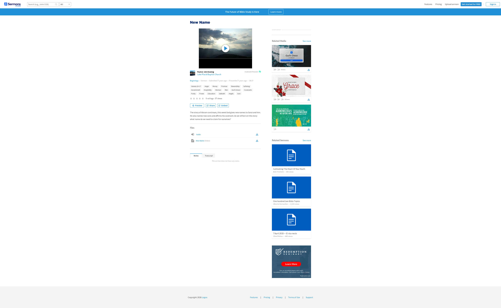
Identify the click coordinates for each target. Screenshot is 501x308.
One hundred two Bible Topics (286, 201)
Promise (224, 86)
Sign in (493, 4)
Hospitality (207, 90)
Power (201, 94)
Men (226, 90)
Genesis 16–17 (196, 86)
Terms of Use (294, 297)
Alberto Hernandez (280, 204)
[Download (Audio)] (257, 134)
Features (428, 4)
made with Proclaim (251, 72)
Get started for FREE (471, 4)
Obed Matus (278, 236)
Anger (207, 86)
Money (215, 86)
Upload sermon (452, 4)
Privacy (279, 297)
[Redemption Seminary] (291, 261)
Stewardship (235, 86)
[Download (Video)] (257, 141)
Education (211, 94)
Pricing (438, 4)
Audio (198, 134)
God (238, 94)
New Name (203, 141)
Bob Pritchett (278, 172)
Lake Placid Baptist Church (209, 74)
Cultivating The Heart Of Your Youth (289, 169)
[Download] (309, 70)
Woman (218, 90)
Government (195, 90)
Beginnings (194, 80)
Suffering (246, 86)
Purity (193, 94)
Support (309, 297)
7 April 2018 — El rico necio (285, 233)
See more (307, 41)
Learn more (276, 11)
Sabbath (222, 94)
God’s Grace (236, 90)
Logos (204, 297)
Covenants (248, 90)
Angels (231, 94)
